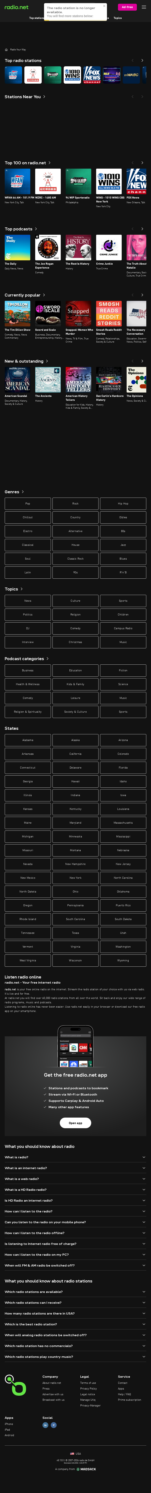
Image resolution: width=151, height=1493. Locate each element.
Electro (27, 531)
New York (75, 878)
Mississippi (123, 836)
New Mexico (27, 878)
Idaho (123, 781)
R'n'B (123, 572)
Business (28, 670)
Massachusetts (123, 822)
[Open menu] (144, 7)
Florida (123, 767)
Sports (123, 601)
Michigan (27, 836)
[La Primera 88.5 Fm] (111, 75)
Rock (75, 503)
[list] (75, 75)
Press (46, 1388)
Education (75, 670)
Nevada (27, 864)
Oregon (27, 905)
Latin (28, 572)
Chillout (28, 517)
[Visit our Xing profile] (53, 1425)
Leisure (75, 698)
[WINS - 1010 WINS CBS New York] (72, 75)
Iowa (123, 795)
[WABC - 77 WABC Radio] (131, 75)
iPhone (9, 1424)
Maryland (75, 822)
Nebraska (123, 850)
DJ (27, 628)
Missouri (27, 850)
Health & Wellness (28, 684)
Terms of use (88, 1383)
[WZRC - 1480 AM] (33, 75)
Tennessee (27, 933)
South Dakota (123, 919)
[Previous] (132, 59)
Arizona (123, 740)
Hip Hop (123, 503)
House (76, 545)
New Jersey (123, 864)
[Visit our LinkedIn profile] (45, 1425)
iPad (7, 1429)
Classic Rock (75, 558)
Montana (75, 850)
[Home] (6, 49)
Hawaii (75, 781)
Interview (28, 642)
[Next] (142, 59)
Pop (27, 503)
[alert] (75, 12)
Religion (75, 614)
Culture (75, 601)
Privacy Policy (88, 1388)
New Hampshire (75, 864)
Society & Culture (75, 711)
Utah (123, 933)
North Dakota (27, 891)
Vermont (28, 946)
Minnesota (75, 836)
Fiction (123, 670)
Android (9, 1435)
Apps (121, 1388)
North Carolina (123, 878)
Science (123, 684)
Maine (27, 822)
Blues (123, 558)
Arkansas (28, 754)
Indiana (75, 795)
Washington (123, 946)
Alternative (75, 531)
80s (123, 531)
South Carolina (75, 919)
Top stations (36, 18)
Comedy (75, 628)
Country (75, 517)
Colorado (123, 754)
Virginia (75, 946)
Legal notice (87, 1394)
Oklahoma (123, 891)
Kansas (27, 809)
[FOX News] (92, 75)
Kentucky (75, 809)
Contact (122, 1383)
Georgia (28, 781)
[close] (104, 5)
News (27, 601)
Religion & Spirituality (28, 711)
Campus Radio (123, 628)
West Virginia (28, 960)
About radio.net (51, 1383)
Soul (27, 558)
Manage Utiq (88, 1400)
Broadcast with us (53, 1400)
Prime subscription (129, 1400)
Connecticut (27, 767)
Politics (27, 614)
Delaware (75, 767)
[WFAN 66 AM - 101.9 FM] (13, 75)
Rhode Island (27, 919)
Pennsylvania (75, 905)
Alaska (75, 740)
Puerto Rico (123, 905)
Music (123, 642)
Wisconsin (75, 960)
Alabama (27, 740)
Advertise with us (52, 1394)
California (75, 754)
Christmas (75, 642)
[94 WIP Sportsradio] (52, 75)
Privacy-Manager (90, 1405)
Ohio (75, 891)
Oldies (123, 517)
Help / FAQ (124, 1394)
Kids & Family (75, 684)
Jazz (123, 545)
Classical (27, 545)
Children (123, 614)
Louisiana (123, 809)
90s (75, 572)
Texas (75, 933)
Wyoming (123, 960)
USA (78, 1453)
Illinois (28, 795)
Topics (118, 18)
